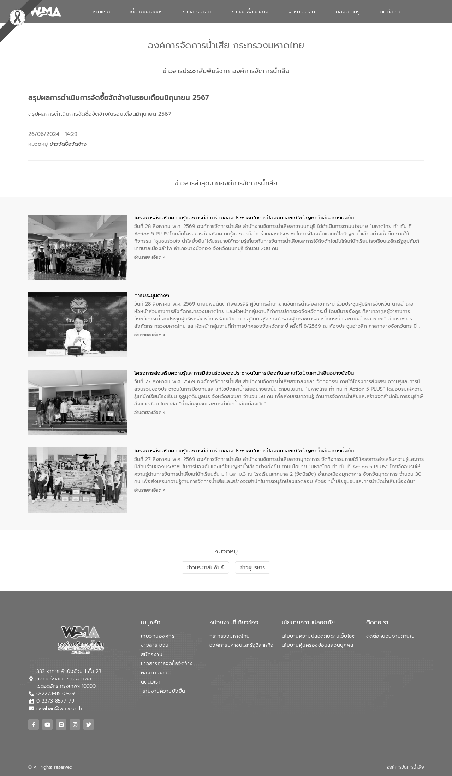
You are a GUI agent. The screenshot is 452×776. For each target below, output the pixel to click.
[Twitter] (88, 724)
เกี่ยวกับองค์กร (146, 12)
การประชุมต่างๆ (151, 295)
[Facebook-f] (33, 724)
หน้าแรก (101, 12)
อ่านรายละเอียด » (150, 257)
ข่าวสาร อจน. (197, 12)
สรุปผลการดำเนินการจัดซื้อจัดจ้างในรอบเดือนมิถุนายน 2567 (99, 114)
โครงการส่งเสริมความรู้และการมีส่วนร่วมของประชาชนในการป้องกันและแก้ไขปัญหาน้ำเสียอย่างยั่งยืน (244, 218)
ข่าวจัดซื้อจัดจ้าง (250, 12)
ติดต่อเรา (390, 12)
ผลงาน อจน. (302, 12)
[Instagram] (75, 724)
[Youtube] (47, 724)
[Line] (61, 724)
